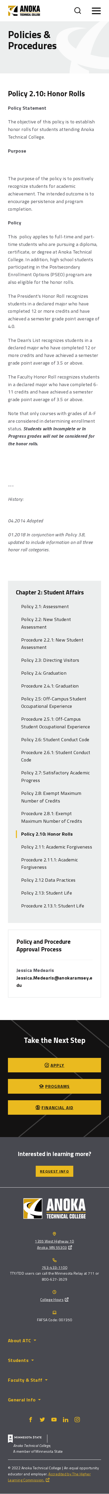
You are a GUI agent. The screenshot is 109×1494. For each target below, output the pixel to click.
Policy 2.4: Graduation (43, 673)
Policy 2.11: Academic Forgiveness (56, 846)
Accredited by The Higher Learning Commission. (49, 1477)
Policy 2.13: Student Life (46, 892)
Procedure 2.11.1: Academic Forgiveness (49, 863)
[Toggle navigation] (96, 11)
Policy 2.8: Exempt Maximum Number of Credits (51, 797)
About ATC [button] (19, 1340)
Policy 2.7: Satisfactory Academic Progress (55, 776)
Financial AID (58, 1107)
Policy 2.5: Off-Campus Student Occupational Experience (54, 702)
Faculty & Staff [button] (25, 1380)
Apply (57, 1065)
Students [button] (18, 1360)
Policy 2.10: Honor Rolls (47, 833)
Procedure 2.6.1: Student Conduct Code (55, 756)
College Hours (51, 1299)
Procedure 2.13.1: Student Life (52, 905)
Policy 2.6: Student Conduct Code (55, 739)
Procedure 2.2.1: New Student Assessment (52, 643)
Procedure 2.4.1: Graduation (50, 685)
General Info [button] (21, 1399)
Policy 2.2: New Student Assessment (46, 623)
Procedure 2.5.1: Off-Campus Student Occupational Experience (55, 722)
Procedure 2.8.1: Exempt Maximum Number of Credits (51, 817)
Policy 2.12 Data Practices (48, 880)
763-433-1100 (54, 1267)
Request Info (54, 1171)
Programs (57, 1086)
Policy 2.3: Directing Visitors (50, 660)
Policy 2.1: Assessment (45, 606)
